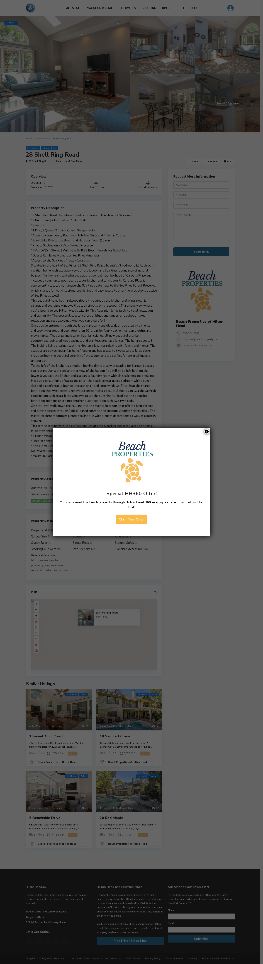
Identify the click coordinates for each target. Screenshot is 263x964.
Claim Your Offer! (131, 519)
